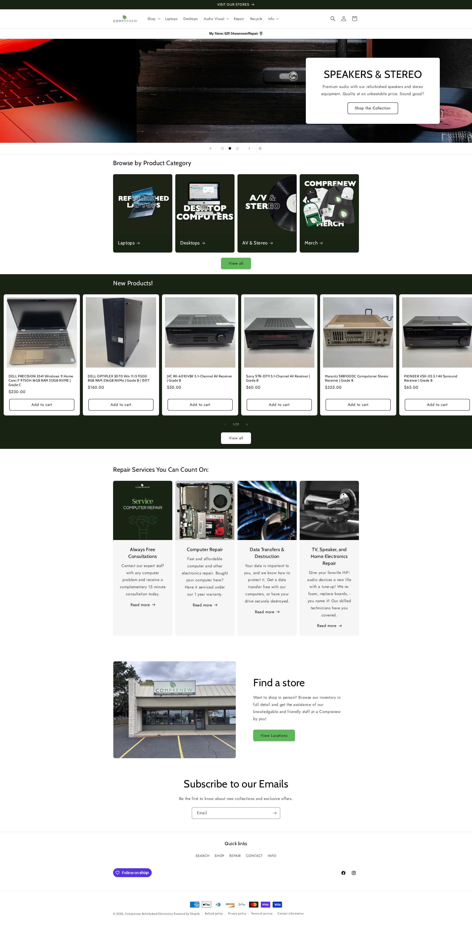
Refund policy (214, 913)
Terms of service (261, 913)
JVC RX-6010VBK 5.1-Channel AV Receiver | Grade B (199, 378)
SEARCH (203, 855)
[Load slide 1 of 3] (222, 148)
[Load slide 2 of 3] (230, 148)
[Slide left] (225, 424)
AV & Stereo (255, 243)
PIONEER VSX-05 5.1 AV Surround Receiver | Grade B (430, 378)
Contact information (291, 913)
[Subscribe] (274, 813)
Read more (140, 605)
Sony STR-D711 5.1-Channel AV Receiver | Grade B (278, 378)
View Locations (274, 735)
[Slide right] (246, 424)
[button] (153, 19)
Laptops (126, 243)
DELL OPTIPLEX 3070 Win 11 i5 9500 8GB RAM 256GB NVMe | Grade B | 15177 (119, 378)
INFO (272, 855)
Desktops (190, 243)
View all (236, 263)
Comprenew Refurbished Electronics (149, 914)
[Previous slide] (210, 148)
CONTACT (254, 855)
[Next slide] (249, 148)
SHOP (219, 855)
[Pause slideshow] (261, 148)
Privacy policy (237, 913)
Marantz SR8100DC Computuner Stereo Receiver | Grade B (356, 378)
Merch (311, 243)
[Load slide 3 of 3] (237, 148)
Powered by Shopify (187, 914)
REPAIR (235, 855)
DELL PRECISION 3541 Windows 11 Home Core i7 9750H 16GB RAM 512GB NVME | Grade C (41, 380)
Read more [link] (326, 625)
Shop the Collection (236, 108)
